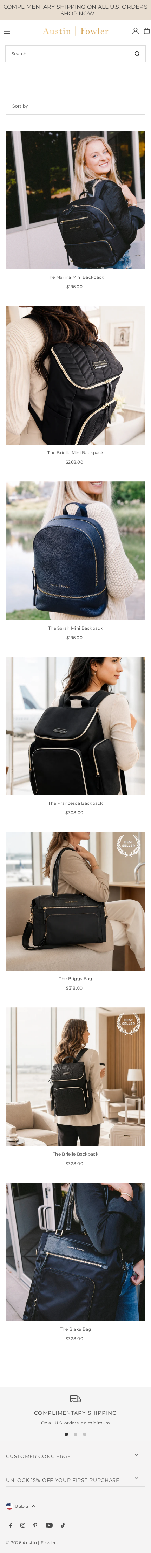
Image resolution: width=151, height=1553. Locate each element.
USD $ (21, 1506)
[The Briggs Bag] (75, 901)
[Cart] (147, 31)
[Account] (135, 31)
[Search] (137, 53)
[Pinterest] (35, 1525)
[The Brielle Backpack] (75, 1076)
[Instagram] (22, 1525)
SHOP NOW (77, 13)
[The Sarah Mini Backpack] (75, 550)
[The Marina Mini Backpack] (75, 200)
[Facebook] (10, 1525)
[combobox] (75, 53)
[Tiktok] (63, 1525)
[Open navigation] (18, 30)
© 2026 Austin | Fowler (31, 1542)
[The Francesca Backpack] (75, 726)
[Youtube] (49, 1525)
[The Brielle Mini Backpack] (75, 375)
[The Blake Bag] (75, 1252)
